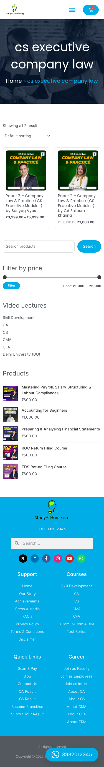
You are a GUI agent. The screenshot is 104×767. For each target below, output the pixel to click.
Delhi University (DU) (21, 354)
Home (14, 81)
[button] (72, 9)
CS (5, 332)
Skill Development (19, 317)
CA (5, 325)
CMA (7, 339)
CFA (6, 347)
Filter (11, 285)
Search (89, 246)
